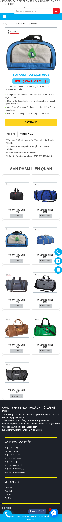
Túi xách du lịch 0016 (45, 346)
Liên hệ (8, 495)
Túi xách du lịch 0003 (16, 256)
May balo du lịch (12, 461)
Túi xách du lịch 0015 (16, 346)
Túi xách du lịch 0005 (16, 301)
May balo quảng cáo (13, 447)
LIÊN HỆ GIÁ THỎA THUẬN (31, 81)
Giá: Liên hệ (17, 216)
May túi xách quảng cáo (15, 472)
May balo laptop (11, 451)
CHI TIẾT (11, 134)
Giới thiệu (9, 491)
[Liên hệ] (7, 514)
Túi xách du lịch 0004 (45, 256)
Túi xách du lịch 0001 (16, 211)
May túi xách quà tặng (14, 468)
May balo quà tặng (13, 458)
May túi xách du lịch (13, 465)
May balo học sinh (12, 454)
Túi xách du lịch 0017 (16, 391)
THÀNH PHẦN (26, 134)
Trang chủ (6, 23)
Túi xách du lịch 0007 (45, 301)
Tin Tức (8, 498)
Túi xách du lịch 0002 (45, 211)
